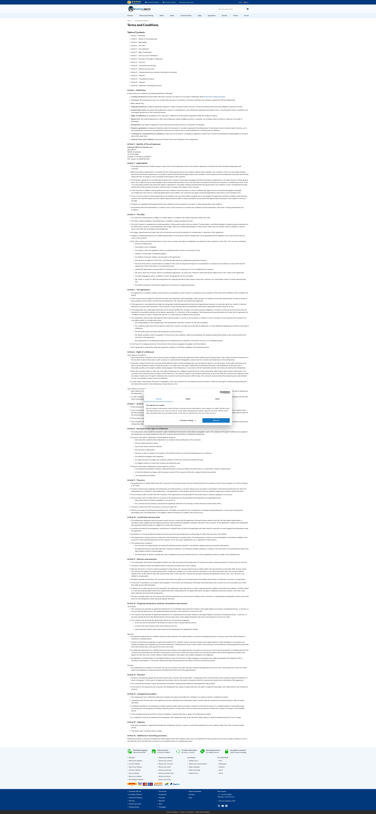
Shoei (221, 773)
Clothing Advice (134, 807)
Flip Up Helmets (134, 773)
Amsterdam (162, 794)
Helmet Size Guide (135, 804)
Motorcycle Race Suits (166, 773)
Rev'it (221, 770)
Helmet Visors (193, 761)
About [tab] (217, 399)
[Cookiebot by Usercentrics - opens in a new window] (221, 392)
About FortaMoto (195, 791)
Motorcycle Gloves (165, 770)
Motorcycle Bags (194, 770)
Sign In (240, 2)
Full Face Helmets (135, 770)
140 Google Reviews (136, 3)
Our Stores (162, 791)
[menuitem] (130, 15)
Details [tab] (188, 399)
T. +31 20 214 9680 (225, 794)
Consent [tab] (159, 399)
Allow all (216, 420)
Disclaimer (190, 812)
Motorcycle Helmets (135, 761)
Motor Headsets (194, 767)
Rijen (160, 804)
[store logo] (139, 9)
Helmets (132, 757)
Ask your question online (227, 801)
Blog (190, 797)
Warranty (132, 801)
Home (129, 20)
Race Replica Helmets (136, 779)
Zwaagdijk (162, 807)
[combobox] (231, 9)
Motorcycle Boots (165, 776)
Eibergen (162, 797)
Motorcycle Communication (198, 764)
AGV (220, 761)
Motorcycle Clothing (166, 757)
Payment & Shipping (135, 797)
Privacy (182, 812)
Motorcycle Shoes (165, 779)
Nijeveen (162, 801)
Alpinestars (222, 764)
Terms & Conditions (172, 812)
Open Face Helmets (135, 767)
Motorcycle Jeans (165, 767)
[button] (246, 2)
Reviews (192, 794)
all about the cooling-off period (214, 97)
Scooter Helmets (134, 764)
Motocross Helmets (135, 776)
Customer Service (135, 791)
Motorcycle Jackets (165, 761)
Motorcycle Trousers (166, 764)
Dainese (222, 767)
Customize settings (186, 420)
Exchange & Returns (135, 794)
